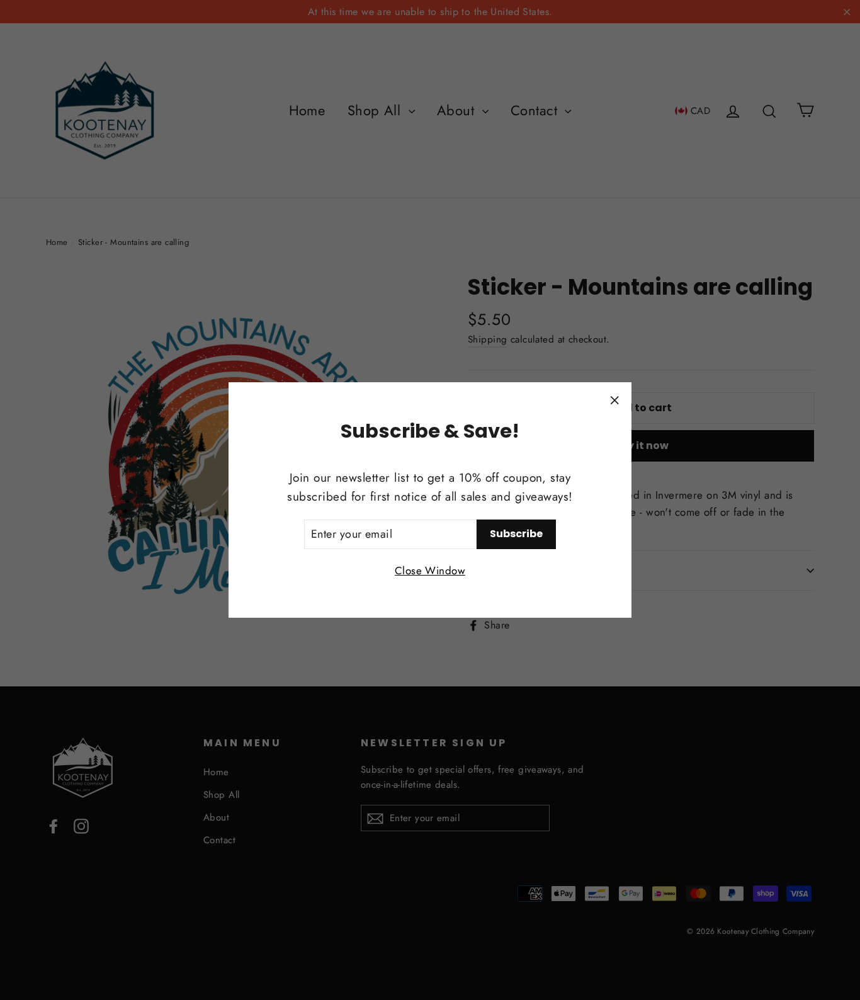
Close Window (430, 570)
